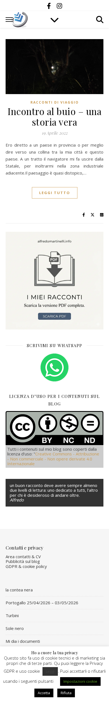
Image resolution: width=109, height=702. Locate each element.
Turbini (12, 615)
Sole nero (15, 628)
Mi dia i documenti (23, 641)
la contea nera (19, 590)
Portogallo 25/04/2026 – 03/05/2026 (42, 602)
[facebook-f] (50, 5)
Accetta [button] (44, 692)
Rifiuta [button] (66, 692)
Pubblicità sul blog (23, 561)
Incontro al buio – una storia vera (54, 116)
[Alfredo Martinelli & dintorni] (19, 19)
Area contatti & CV (23, 556)
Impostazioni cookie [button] (80, 681)
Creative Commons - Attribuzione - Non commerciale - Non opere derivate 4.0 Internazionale (53, 458)
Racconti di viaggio (54, 102)
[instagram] (59, 5)
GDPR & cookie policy (26, 566)
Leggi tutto (54, 192)
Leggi (50, 671)
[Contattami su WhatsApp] (54, 367)
